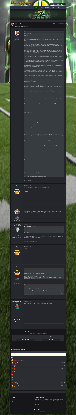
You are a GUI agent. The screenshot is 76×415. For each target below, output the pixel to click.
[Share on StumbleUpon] (21, 349)
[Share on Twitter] (11, 349)
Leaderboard (47, 7)
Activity (41, 7)
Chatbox (53, 7)
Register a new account (25, 339)
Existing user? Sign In (54, 4)
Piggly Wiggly (17, 224)
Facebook (13, 399)
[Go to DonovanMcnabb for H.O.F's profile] (17, 306)
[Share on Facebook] (13, 349)
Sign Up (62, 4)
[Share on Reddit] (19, 349)
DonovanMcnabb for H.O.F (17, 302)
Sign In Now (51, 339)
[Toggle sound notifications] (64, 352)
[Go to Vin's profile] (17, 191)
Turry (14, 376)
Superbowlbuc (16, 371)
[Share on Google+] (15, 349)
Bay (14, 379)
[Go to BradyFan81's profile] (17, 321)
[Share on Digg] (16, 349)
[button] (62, 14)
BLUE (17, 29)
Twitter (13, 401)
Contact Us (40, 409)
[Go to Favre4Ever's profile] (17, 211)
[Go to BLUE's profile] (12, 24)
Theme (35, 409)
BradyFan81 (17, 319)
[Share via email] (23, 349)
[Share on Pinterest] (24, 349)
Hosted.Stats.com (29, 180)
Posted (27, 29)
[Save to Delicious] (18, 349)
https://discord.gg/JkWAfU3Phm (19, 360)
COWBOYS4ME (16, 382)
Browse (36, 7)
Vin (17, 185)
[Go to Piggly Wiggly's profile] (17, 229)
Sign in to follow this (56, 23)
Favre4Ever (17, 205)
